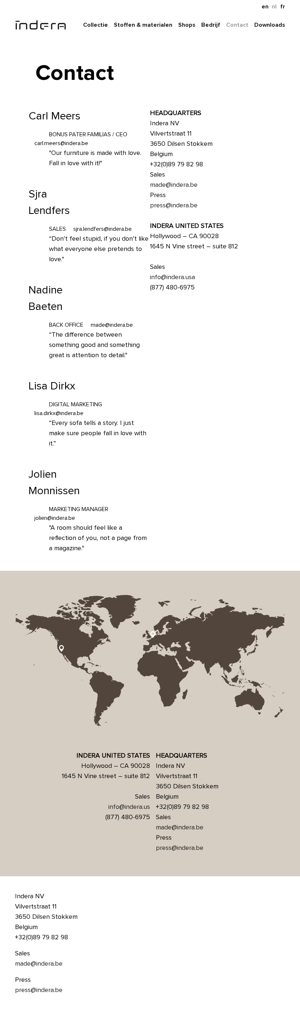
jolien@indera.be (54, 518)
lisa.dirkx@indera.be (58, 413)
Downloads (269, 25)
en (265, 6)
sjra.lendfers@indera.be (102, 229)
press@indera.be (174, 205)
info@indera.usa (172, 277)
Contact (237, 25)
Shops (186, 25)
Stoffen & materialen (143, 25)
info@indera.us (129, 807)
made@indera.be (112, 325)
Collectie (95, 25)
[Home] (40, 25)
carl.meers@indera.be (61, 143)
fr (282, 6)
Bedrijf (210, 25)
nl (274, 6)
